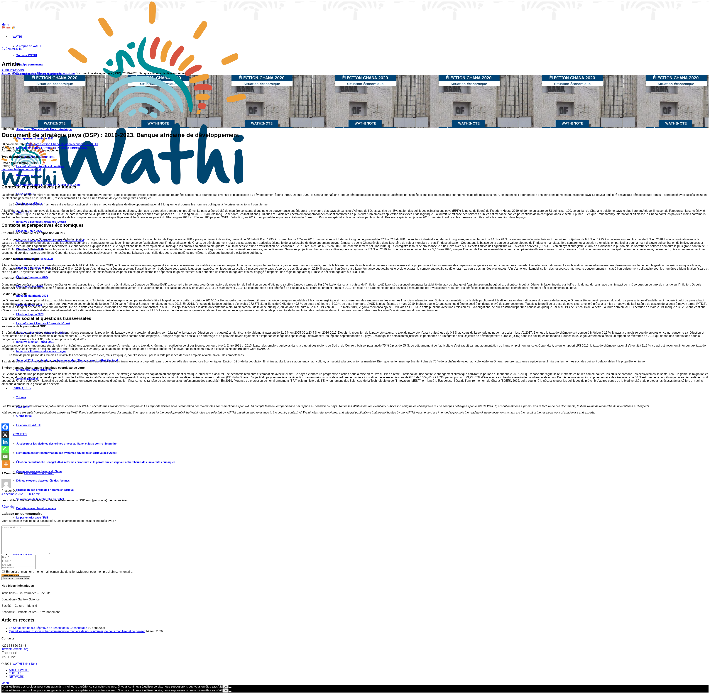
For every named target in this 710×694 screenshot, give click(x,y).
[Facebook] (5, 427)
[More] (5, 464)
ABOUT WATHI (19, 670)
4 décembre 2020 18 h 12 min (20, 494)
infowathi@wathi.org (14, 649)
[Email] (5, 456)
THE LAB (15, 673)
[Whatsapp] (5, 449)
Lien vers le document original (21, 169)
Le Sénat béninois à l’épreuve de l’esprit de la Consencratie (48, 627)
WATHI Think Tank (25, 663)
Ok (225, 686)
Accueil (6, 73)
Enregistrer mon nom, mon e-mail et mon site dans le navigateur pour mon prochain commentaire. (69, 571)
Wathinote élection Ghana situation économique (43, 73)
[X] (5, 434)
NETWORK (16, 676)
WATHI (93, 144)
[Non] (230, 687)
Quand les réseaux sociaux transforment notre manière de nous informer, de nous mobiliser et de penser (77, 631)
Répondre (8, 506)
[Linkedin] (5, 442)
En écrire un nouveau (39, 473)
